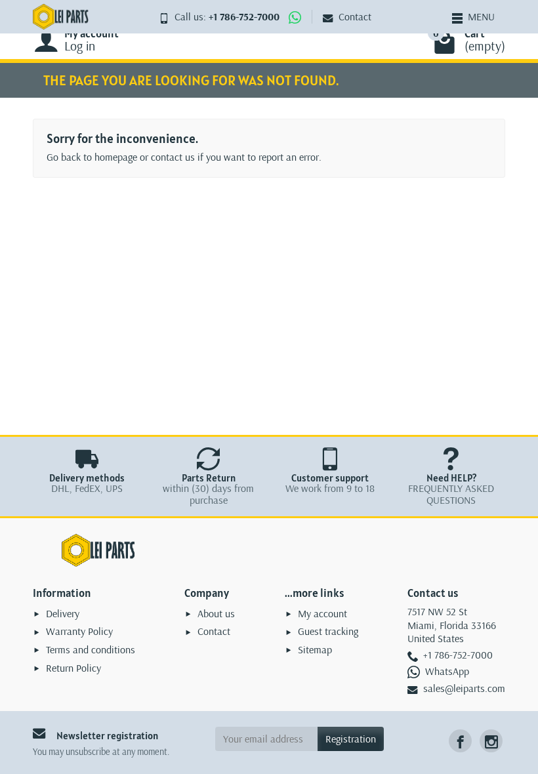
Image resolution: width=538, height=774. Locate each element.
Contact (355, 16)
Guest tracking (328, 631)
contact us (173, 156)
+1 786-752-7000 (244, 16)
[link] (460, 740)
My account (322, 613)
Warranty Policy (79, 631)
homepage (115, 156)
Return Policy (73, 667)
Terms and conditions (90, 649)
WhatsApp (447, 671)
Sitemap (315, 649)
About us (216, 613)
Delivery (62, 613)
